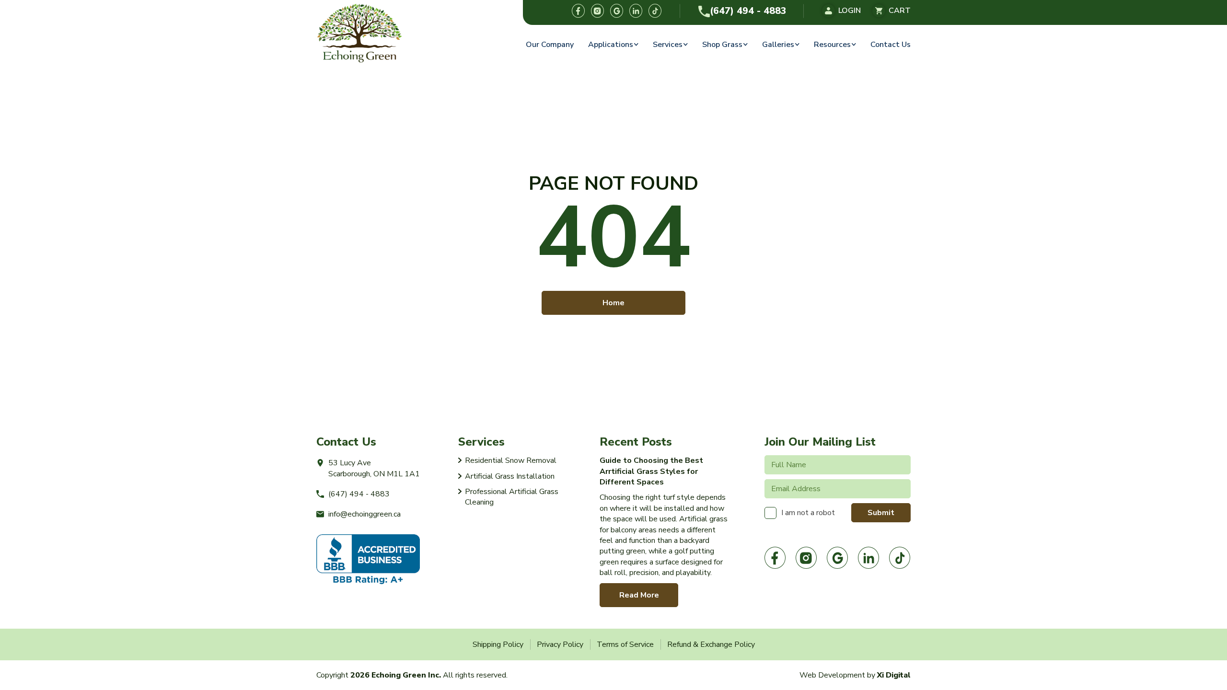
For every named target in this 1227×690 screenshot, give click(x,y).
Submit (881, 512)
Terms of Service (625, 644)
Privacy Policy (560, 644)
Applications (610, 44)
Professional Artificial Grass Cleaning (511, 496)
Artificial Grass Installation (510, 476)
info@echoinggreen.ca (364, 514)
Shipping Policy (498, 644)
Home (613, 303)
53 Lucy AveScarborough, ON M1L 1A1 (374, 468)
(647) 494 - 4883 (748, 11)
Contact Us (890, 44)
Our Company (550, 44)
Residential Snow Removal (510, 460)
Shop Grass (722, 44)
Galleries (778, 44)
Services (668, 44)
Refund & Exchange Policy (711, 644)
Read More (639, 595)
